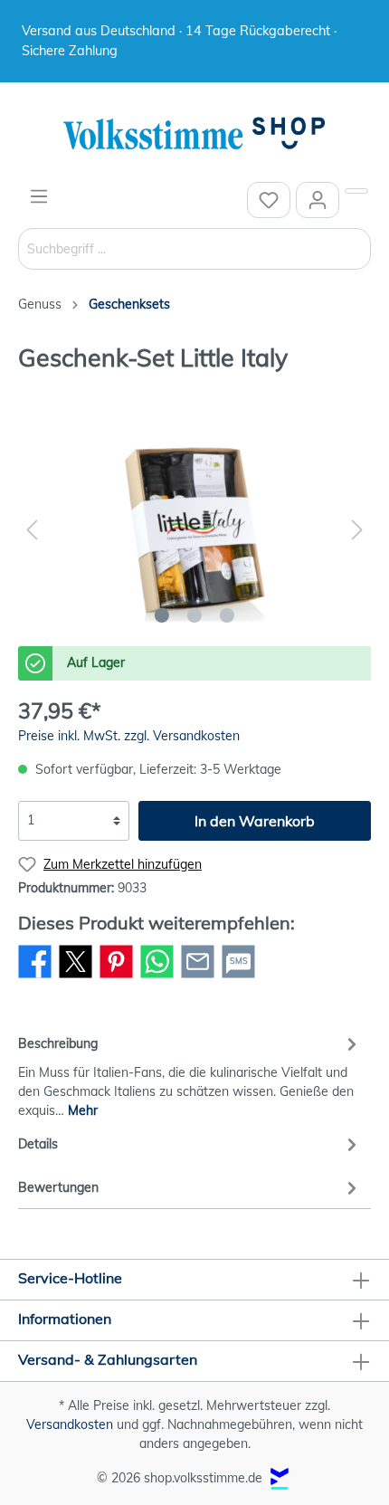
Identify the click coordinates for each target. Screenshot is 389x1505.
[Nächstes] (357, 529)
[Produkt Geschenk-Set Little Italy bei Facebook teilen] (34, 977)
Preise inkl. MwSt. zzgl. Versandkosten (129, 736)
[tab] (190, 1074)
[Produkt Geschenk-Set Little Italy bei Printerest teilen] (116, 977)
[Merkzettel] (268, 200)
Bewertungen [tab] (58, 1187)
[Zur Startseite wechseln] (194, 134)
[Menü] (39, 196)
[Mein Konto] (317, 200)
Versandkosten (69, 1424)
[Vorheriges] (31, 529)
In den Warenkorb (254, 821)
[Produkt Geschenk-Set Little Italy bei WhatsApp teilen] (157, 977)
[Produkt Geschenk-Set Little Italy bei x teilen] (75, 977)
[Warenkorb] (356, 191)
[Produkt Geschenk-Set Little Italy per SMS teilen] (238, 977)
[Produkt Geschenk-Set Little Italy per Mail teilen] (197, 977)
